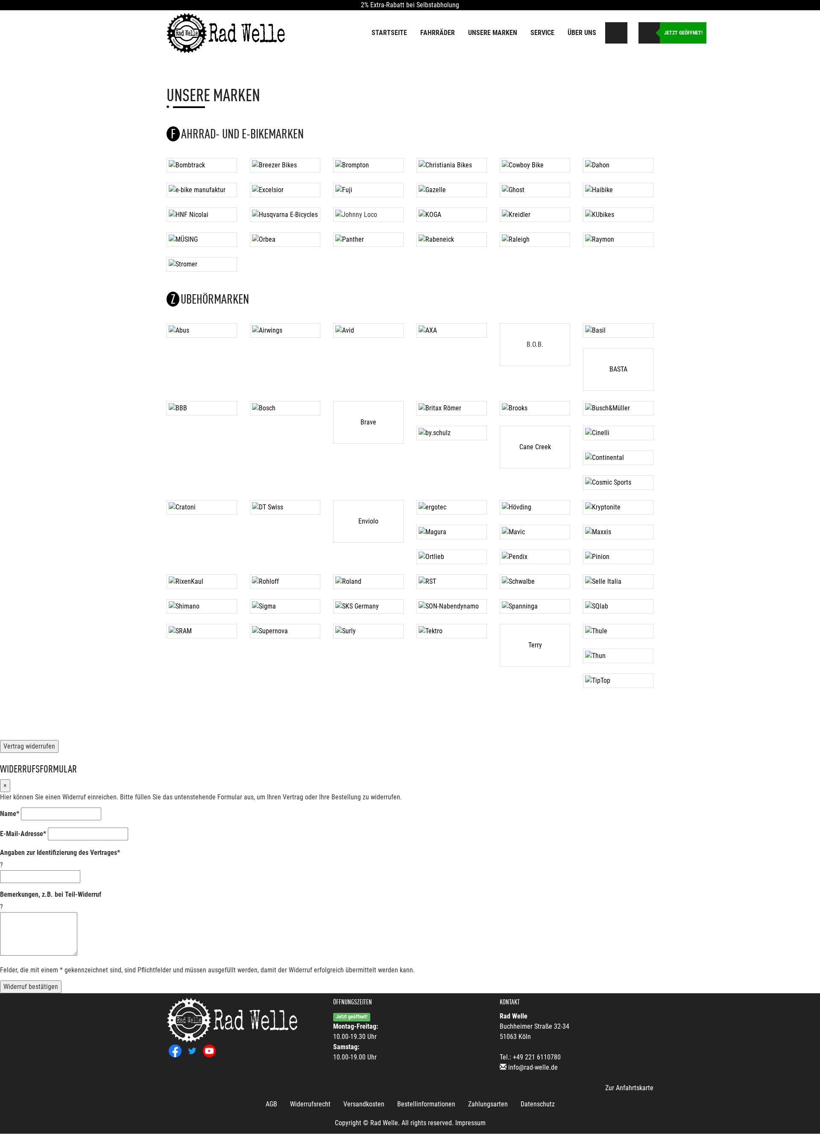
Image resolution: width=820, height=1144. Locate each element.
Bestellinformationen (426, 1104)
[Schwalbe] (535, 581)
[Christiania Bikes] (452, 165)
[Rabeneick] (452, 239)
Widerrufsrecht (310, 1104)
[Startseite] (226, 32)
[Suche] (616, 33)
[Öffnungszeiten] (649, 33)
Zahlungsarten (488, 1104)
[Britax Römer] (452, 408)
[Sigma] (285, 606)
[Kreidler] (535, 215)
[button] (632, 31)
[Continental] (618, 458)
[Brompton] (368, 165)
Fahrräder (437, 33)
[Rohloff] (285, 581)
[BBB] (202, 408)
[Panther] (368, 239)
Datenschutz (538, 1104)
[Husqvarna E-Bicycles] (285, 215)
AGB (271, 1104)
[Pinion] (618, 557)
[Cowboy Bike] (535, 165)
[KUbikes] (618, 215)
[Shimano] (202, 606)
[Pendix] (535, 557)
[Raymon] (618, 239)
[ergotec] (452, 507)
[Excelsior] (285, 190)
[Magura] (452, 532)
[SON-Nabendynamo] (452, 606)
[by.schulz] (452, 433)
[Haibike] (618, 190)
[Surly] (368, 631)
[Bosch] (285, 408)
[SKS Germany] (368, 606)
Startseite (389, 33)
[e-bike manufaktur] (202, 190)
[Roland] (368, 581)
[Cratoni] (202, 507)
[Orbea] (285, 239)
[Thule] (618, 631)
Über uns (582, 33)
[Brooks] (535, 408)
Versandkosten (363, 1104)
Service (542, 33)
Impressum (470, 1123)
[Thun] (618, 656)
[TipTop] (618, 681)
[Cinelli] (618, 433)
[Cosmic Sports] (618, 482)
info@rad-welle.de (533, 1067)
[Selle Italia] (618, 581)
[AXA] (452, 330)
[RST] (452, 581)
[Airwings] (285, 330)
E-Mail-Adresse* (23, 834)
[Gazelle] (452, 190)
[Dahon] (618, 165)
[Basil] (618, 330)
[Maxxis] (618, 532)
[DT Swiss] (285, 507)
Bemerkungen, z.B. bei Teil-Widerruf (50, 894)
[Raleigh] (535, 239)
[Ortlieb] (452, 557)
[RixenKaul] (202, 581)
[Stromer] (202, 264)
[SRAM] (202, 631)
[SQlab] (618, 606)
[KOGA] (452, 215)
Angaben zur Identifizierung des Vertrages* (60, 852)
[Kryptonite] (618, 507)
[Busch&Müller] (618, 408)
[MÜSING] (202, 239)
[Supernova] (285, 631)
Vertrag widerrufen (29, 746)
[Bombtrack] (202, 165)
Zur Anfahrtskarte (629, 1088)
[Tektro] (452, 631)
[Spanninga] (535, 606)
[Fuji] (368, 190)
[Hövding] (535, 507)
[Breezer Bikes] (285, 165)
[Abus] (202, 330)
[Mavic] (535, 532)
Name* (9, 814)
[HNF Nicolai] (202, 215)
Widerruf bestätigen (30, 987)
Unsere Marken (492, 33)
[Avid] (368, 330)
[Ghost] (535, 190)
